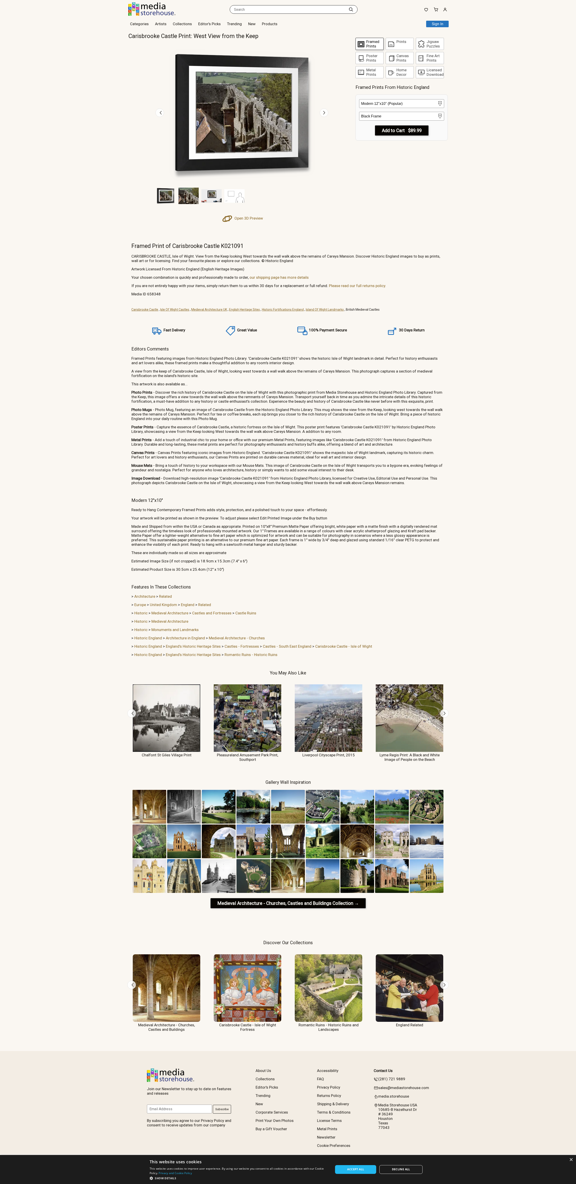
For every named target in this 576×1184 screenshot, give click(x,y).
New (252, 24)
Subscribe (222, 1109)
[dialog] (288, 1169)
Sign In (437, 24)
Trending (234, 24)
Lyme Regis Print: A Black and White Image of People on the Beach (410, 757)
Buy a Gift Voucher (271, 1129)
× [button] (571, 1160)
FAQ (320, 1079)
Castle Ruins (245, 613)
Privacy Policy (328, 1087)
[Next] (324, 112)
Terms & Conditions (334, 1112)
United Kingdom (163, 604)
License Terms (329, 1120)
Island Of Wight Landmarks (325, 309)
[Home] (156, 14)
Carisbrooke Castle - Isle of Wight (343, 646)
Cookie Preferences (333, 1145)
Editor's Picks (209, 24)
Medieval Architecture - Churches (237, 638)
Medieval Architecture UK (209, 309)
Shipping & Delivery (333, 1104)
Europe (140, 604)
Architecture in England (185, 638)
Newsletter (326, 1137)
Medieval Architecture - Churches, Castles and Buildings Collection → (288, 903)
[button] (239, 1178)
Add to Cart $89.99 (402, 130)
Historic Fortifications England (283, 309)
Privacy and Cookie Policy (175, 1173)
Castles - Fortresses (242, 646)
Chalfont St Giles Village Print (166, 755)
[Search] (351, 9)
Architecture (144, 596)
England (187, 604)
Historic (141, 613)
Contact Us (383, 1070)
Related (165, 596)
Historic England (148, 638)
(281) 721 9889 (391, 1079)
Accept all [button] (355, 1169)
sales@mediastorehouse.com (403, 1087)
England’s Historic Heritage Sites (193, 646)
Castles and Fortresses (212, 613)
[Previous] (159, 112)
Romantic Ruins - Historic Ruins (251, 654)
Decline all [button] (401, 1169)
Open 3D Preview (248, 218)
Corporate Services (272, 1112)
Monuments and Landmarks (175, 629)
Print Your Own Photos (275, 1120)
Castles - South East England (287, 646)
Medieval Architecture (169, 613)
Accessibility (327, 1070)
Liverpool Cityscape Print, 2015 (328, 755)
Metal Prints (327, 1129)
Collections (182, 24)
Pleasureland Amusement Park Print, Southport (247, 757)
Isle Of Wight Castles (174, 309)
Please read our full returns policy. (357, 285)
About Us (263, 1070)
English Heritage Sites (244, 309)
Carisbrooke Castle (144, 309)
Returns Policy (329, 1095)
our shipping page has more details (279, 277)
